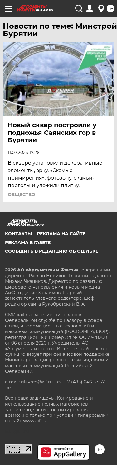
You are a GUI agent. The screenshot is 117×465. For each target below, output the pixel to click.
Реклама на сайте (61, 234)
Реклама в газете (28, 242)
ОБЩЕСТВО (21, 194)
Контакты (18, 234)
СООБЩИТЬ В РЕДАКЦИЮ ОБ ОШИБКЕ (51, 251)
